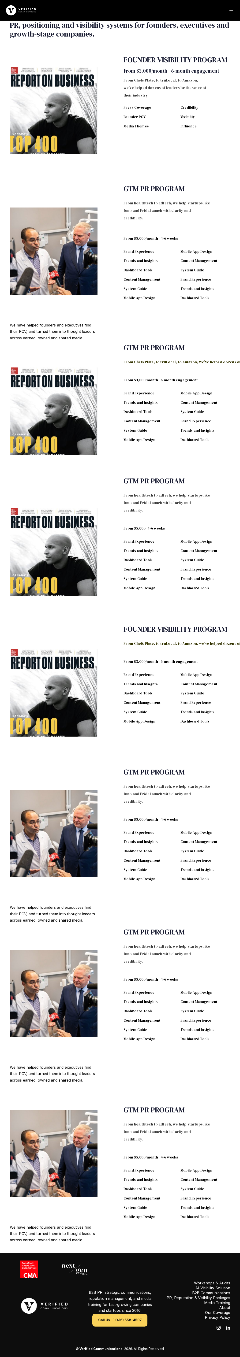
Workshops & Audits (212, 1283)
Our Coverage (217, 1312)
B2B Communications (211, 1292)
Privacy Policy (217, 1317)
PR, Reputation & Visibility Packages (198, 1297)
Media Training (217, 1302)
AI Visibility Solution (212, 1288)
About (224, 1307)
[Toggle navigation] (196, 10)
